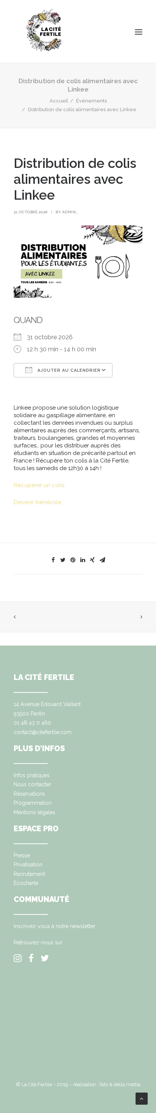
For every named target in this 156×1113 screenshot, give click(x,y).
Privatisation (28, 865)
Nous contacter (32, 784)
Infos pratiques (32, 775)
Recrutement (29, 874)
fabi (104, 1084)
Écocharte (26, 883)
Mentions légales (34, 812)
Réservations (29, 794)
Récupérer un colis (39, 485)
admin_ (70, 212)
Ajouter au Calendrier (68, 370)
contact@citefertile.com (43, 732)
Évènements (91, 101)
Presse (22, 855)
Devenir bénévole (37, 502)
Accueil (59, 101)
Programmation (32, 803)
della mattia (127, 1084)
